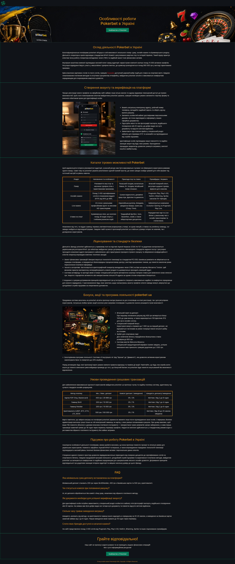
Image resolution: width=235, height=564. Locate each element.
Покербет (110, 73)
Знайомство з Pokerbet (117, 554)
